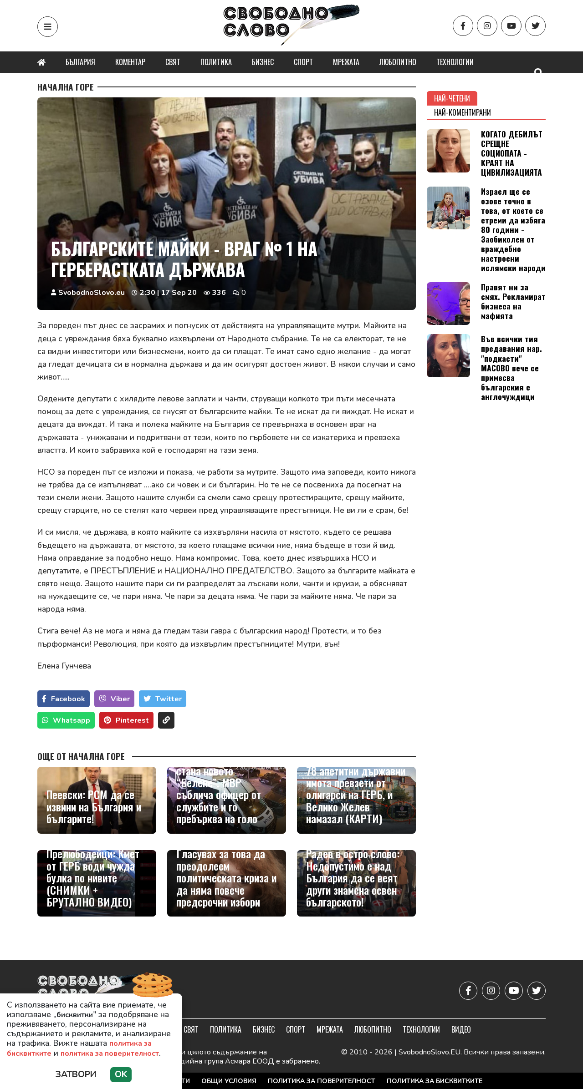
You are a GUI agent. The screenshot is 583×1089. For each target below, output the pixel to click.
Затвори (76, 1074)
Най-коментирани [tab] (462, 112)
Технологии (455, 61)
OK (121, 1074)
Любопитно (397, 61)
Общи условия (228, 1081)
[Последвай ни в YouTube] (511, 25)
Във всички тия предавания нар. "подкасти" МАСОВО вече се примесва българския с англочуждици (511, 367)
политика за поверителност (110, 1053)
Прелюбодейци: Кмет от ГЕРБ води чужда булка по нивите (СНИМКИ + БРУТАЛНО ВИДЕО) (92, 877)
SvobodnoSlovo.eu (91, 293)
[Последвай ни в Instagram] (487, 25)
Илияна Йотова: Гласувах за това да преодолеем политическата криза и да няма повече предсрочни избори (226, 871)
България (80, 61)
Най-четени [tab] (452, 98)
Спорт (303, 61)
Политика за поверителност (321, 1081)
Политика (216, 61)
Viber (120, 699)
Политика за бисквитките (434, 1081)
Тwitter (168, 699)
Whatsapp (71, 720)
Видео (461, 1029)
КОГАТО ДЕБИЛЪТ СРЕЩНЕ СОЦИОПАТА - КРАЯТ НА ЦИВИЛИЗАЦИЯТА (511, 153)
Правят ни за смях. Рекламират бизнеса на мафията (513, 301)
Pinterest (132, 720)
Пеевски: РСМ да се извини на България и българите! (93, 806)
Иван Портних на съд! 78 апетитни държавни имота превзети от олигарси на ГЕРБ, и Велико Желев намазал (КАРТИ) (355, 788)
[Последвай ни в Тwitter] (535, 25)
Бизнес (263, 61)
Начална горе (65, 87)
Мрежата (346, 61)
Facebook (68, 699)
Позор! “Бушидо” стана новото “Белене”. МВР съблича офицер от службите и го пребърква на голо (218, 788)
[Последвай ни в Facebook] (463, 25)
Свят (172, 61)
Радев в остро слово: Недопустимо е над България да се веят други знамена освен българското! (352, 877)
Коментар (130, 61)
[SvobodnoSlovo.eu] (90, 990)
